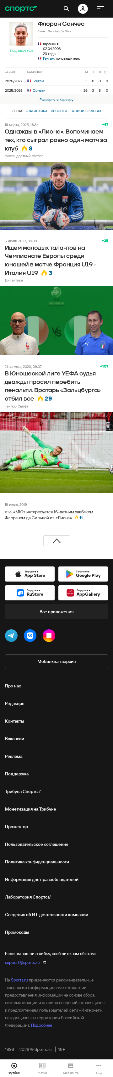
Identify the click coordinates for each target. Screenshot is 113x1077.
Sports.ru (19, 980)
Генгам (48, 58)
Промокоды (17, 932)
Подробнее (41, 1025)
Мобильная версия (56, 661)
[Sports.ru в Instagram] (50, 636)
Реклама (13, 756)
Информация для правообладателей (41, 879)
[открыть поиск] (66, 8)
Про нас (13, 686)
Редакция (14, 703)
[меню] (100, 9)
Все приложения (56, 612)
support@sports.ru (22, 962)
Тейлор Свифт (16, 406)
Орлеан (38, 90)
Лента (17, 111)
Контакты (14, 721)
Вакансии (14, 738)
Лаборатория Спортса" (28, 897)
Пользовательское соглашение (36, 844)
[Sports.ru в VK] (31, 636)
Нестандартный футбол (24, 155)
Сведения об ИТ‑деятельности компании (46, 914)
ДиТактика (14, 280)
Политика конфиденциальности (37, 862)
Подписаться (21, 51)
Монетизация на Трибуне (30, 809)
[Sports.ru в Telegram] (12, 636)
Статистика (36, 111)
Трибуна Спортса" (23, 791)
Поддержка (17, 774)
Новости (59, 111)
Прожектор (16, 826)
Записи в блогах (86, 111)
